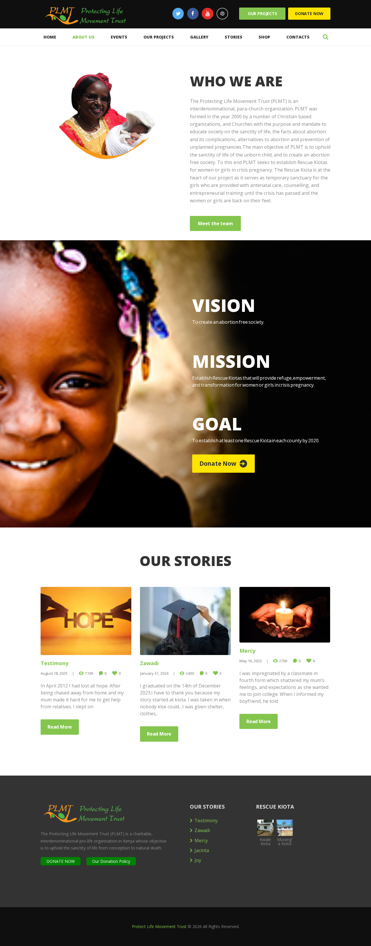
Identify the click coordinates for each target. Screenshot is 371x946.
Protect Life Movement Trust (159, 926)
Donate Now (309, 13)
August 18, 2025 (54, 673)
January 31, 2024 (154, 673)
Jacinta (201, 850)
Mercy (247, 650)
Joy (197, 860)
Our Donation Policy (111, 861)
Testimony (54, 663)
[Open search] (325, 36)
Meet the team (215, 223)
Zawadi (149, 663)
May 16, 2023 (250, 660)
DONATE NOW (60, 861)
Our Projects (262, 13)
